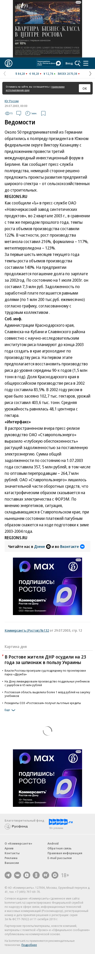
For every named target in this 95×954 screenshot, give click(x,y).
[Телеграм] (8, 875)
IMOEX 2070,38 (67, 74)
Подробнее (29, 945)
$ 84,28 (20, 74)
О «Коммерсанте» (18, 843)
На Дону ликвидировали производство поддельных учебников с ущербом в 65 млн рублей (47, 683)
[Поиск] (77, 63)
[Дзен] (26, 875)
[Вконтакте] (17, 875)
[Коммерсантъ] (8, 63)
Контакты (12, 853)
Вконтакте (69, 546)
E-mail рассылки (60, 858)
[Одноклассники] (36, 875)
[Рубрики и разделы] (85, 63)
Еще (7, 710)
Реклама (11, 858)
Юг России (12, 101)
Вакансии (12, 863)
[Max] (54, 875)
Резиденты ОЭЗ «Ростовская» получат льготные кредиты (43, 703)
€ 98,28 (34, 74)
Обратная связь (59, 848)
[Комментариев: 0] (18, 113)
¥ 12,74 (48, 74)
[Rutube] (45, 875)
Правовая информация (65, 853)
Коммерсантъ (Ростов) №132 (27, 630)
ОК (85, 88)
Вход (69, 63)
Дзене (39, 546)
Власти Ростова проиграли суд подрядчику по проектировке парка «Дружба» (45, 672)
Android (53, 843)
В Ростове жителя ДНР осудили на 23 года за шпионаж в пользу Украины (45, 659)
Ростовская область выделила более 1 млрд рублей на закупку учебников (47, 694)
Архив (9, 848)
